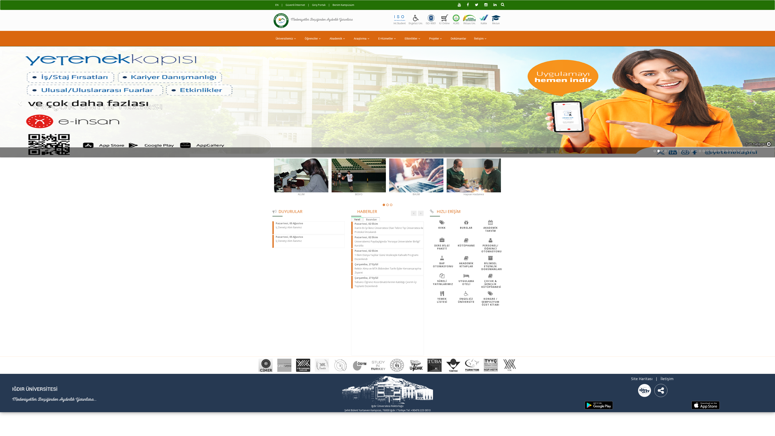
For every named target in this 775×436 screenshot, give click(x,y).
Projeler (434, 38)
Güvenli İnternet (295, 5)
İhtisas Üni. (469, 23)
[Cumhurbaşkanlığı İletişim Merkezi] (266, 365)
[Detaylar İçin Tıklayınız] (387, 101)
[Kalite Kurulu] (483, 17)
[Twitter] (476, 5)
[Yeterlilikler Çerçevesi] (491, 365)
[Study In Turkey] (378, 365)
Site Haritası (641, 378)
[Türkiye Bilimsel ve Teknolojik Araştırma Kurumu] (453, 365)
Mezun (496, 23)
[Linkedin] (495, 5)
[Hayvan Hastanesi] (474, 175)
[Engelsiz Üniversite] (415, 17)
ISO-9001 (431, 23)
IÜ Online (444, 23)
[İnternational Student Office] (399, 17)
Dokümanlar (458, 38)
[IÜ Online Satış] (444, 17)
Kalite (484, 23)
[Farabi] (322, 365)
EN (277, 5)
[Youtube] (459, 5)
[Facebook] (468, 5)
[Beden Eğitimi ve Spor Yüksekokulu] (359, 175)
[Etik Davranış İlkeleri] (303, 365)
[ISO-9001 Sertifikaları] (431, 17)
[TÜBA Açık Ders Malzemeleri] (416, 365)
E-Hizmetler (385, 38)
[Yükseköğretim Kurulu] (510, 365)
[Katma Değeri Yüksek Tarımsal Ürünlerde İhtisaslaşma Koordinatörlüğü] (469, 17)
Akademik (336, 38)
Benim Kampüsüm (343, 5)
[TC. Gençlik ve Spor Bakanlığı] (397, 365)
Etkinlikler (411, 38)
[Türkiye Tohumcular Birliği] (472, 365)
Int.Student (400, 23)
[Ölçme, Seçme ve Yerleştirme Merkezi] (359, 365)
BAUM (416, 194)
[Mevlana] (341, 365)
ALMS (456, 23)
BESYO (358, 194)
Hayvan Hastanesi (474, 194)
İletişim (479, 38)
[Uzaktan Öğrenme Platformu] (456, 17)
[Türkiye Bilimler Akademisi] (434, 365)
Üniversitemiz (284, 38)
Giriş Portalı (319, 5)
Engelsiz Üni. (416, 23)
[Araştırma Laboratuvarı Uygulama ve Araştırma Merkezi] (301, 175)
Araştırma (360, 38)
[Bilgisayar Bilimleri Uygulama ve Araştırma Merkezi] (416, 175)
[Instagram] (486, 5)
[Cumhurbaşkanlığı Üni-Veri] (284, 365)
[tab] (357, 219)
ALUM (301, 194)
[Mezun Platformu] (496, 17)
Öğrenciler (311, 38)
